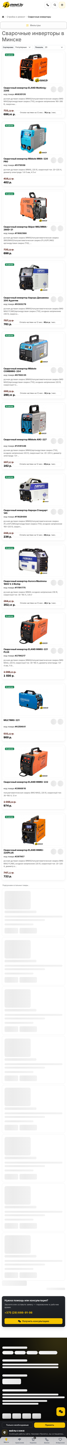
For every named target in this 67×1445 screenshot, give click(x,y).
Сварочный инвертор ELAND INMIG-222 (26, 782)
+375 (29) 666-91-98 (18, 1312)
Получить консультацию (35, 1321)
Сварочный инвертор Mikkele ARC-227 (25, 439)
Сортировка (8, 47)
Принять (49, 1425)
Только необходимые (17, 1425)
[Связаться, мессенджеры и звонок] (60, 1411)
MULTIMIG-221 (11, 720)
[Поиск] (55, 5)
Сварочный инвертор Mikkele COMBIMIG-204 (20, 370)
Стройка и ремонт (16, 16)
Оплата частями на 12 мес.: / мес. (38, 112)
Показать (39, 47)
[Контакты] (48, 5)
